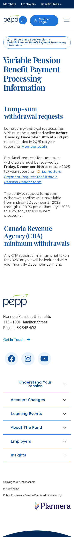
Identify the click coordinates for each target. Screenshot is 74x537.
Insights (18, 455)
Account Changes (28, 400)
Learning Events (26, 413)
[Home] (11, 19)
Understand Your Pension (31, 39)
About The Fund (26, 427)
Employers (21, 441)
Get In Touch (14, 339)
